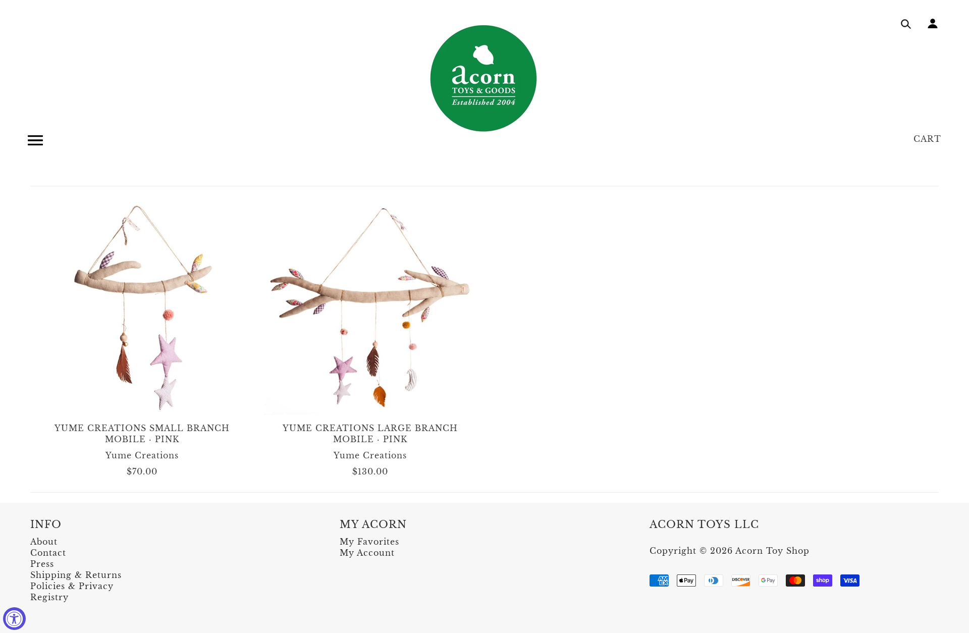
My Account (367, 553)
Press (42, 564)
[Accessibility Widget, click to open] (14, 618)
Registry (49, 597)
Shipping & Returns (76, 575)
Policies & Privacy (72, 586)
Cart (927, 139)
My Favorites (369, 542)
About (44, 542)
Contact (48, 553)
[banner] (484, 78)
